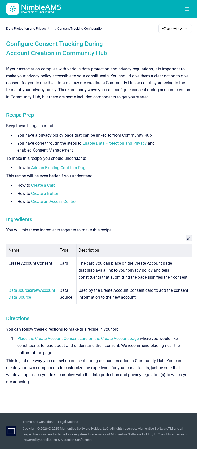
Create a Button (45, 193)
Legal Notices (68, 422)
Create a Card (43, 185)
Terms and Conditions (38, 422)
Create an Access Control (54, 201)
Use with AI (175, 29)
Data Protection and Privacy (26, 28)
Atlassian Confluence (76, 440)
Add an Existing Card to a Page (59, 167)
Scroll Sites (48, 440)
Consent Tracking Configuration (80, 28)
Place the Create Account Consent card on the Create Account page (78, 338)
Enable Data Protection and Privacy (114, 143)
